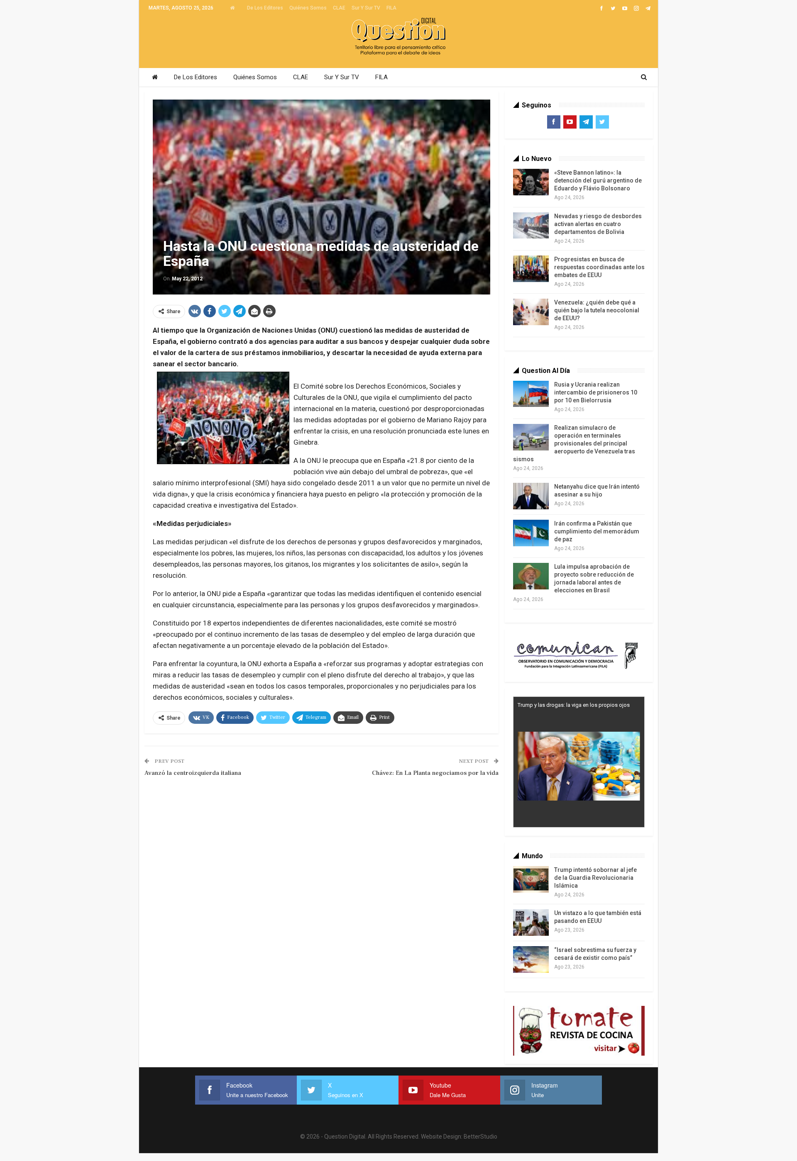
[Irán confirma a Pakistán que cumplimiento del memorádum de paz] (531, 533)
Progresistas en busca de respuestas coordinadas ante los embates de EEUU (599, 267)
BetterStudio (480, 1136)
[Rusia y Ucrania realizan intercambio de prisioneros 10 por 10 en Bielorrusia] (531, 394)
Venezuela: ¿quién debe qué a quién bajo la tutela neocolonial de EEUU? (596, 310)
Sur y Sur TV (366, 8)
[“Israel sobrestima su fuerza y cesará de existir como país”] (531, 959)
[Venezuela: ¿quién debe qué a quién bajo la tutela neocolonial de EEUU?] (531, 312)
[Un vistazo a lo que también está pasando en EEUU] (531, 922)
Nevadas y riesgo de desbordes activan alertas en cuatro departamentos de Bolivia (598, 224)
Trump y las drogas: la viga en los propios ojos (574, 705)
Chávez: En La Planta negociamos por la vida (435, 773)
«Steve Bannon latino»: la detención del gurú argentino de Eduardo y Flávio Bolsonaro (598, 180)
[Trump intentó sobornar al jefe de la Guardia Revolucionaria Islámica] (531, 879)
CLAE (339, 8)
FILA (391, 8)
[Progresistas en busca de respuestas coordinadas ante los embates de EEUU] (531, 269)
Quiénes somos (308, 8)
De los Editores (265, 8)
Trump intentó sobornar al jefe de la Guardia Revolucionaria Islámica (595, 877)
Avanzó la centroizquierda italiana (192, 773)
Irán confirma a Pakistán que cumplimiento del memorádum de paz (596, 531)
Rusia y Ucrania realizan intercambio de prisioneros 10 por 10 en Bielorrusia (595, 392)
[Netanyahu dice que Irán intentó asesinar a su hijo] (531, 496)
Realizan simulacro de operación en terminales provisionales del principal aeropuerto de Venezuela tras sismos (574, 443)
